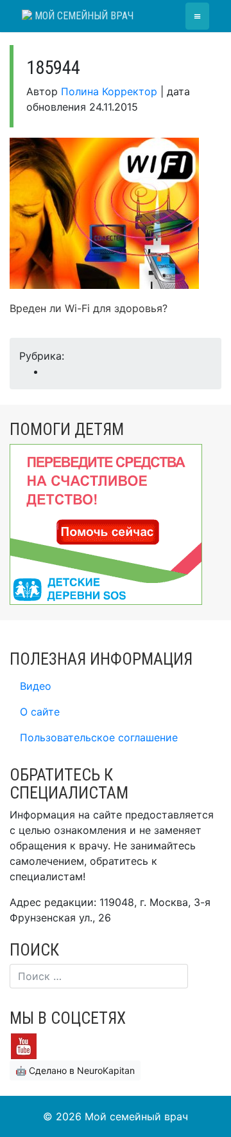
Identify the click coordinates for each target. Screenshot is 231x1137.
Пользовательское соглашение (99, 737)
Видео (35, 685)
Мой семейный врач (82, 16)
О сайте (40, 711)
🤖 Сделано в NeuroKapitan (75, 1070)
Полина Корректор (109, 91)
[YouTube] (24, 1045)
